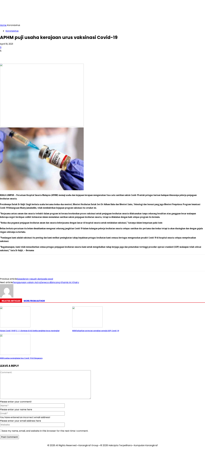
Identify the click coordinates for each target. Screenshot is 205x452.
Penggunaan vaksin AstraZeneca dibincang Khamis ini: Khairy (46, 282)
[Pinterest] (24, 55)
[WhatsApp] (34, 55)
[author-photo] (6, 296)
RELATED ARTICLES (11, 300)
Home (3, 25)
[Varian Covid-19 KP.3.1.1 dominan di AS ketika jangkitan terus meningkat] (15, 326)
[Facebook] (4, 55)
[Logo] (102, 13)
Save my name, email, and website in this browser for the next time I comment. (45, 430)
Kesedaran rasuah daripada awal (35, 278)
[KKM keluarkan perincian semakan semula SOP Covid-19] (87, 326)
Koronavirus (12, 31)
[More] (45, 55)
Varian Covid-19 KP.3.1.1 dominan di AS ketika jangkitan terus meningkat (29, 331)
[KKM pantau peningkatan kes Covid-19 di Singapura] (15, 354)
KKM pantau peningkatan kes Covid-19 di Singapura (21, 358)
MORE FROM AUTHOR (34, 300)
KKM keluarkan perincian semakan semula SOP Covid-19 (95, 331)
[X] (14, 55)
